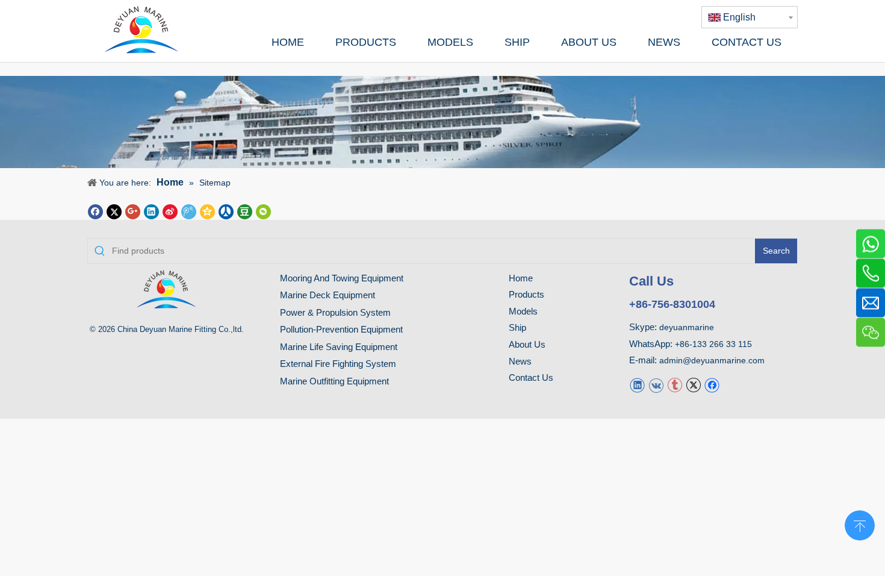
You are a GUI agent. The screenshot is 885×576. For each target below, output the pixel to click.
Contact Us (531, 377)
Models (523, 311)
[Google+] (132, 210)
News (520, 361)
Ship (517, 327)
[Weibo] (170, 210)
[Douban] (244, 210)
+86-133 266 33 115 (713, 344)
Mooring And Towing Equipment (341, 278)
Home (521, 278)
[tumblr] (674, 385)
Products (526, 294)
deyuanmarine (686, 327)
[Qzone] (207, 210)
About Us (527, 344)
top (860, 524)
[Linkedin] (151, 210)
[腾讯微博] (188, 210)
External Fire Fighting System (338, 363)
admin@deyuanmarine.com (712, 360)
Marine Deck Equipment (327, 295)
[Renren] (226, 210)
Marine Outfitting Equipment (334, 381)
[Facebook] (95, 210)
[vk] (655, 385)
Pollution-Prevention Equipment (341, 329)
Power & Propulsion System (335, 312)
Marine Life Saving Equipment (338, 347)
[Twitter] (114, 210)
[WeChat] (263, 210)
